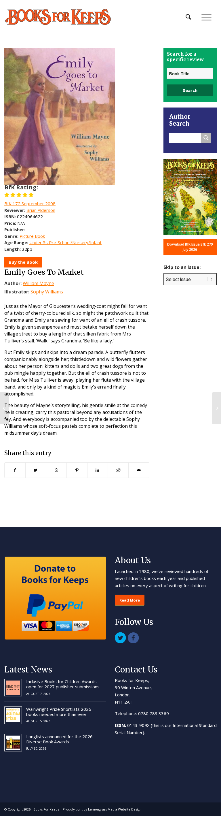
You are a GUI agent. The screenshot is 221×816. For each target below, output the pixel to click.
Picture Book (32, 236)
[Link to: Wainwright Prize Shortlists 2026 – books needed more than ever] (13, 715)
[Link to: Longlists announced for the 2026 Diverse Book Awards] (13, 743)
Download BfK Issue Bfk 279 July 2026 (190, 247)
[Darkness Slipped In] (4, 408)
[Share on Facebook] (15, 470)
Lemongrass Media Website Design (115, 809)
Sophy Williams (47, 292)
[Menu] (206, 17)
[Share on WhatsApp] (56, 470)
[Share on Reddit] (118, 470)
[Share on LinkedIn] (97, 470)
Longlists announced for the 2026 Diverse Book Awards (59, 739)
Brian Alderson (40, 210)
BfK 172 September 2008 (30, 203)
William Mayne (38, 283)
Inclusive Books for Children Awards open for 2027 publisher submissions (63, 684)
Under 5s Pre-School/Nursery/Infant (65, 242)
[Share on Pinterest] (77, 470)
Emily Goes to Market (44, 272)
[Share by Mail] (139, 470)
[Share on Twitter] (36, 470)
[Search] (188, 17)
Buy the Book (23, 262)
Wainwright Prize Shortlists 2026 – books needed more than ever (60, 711)
